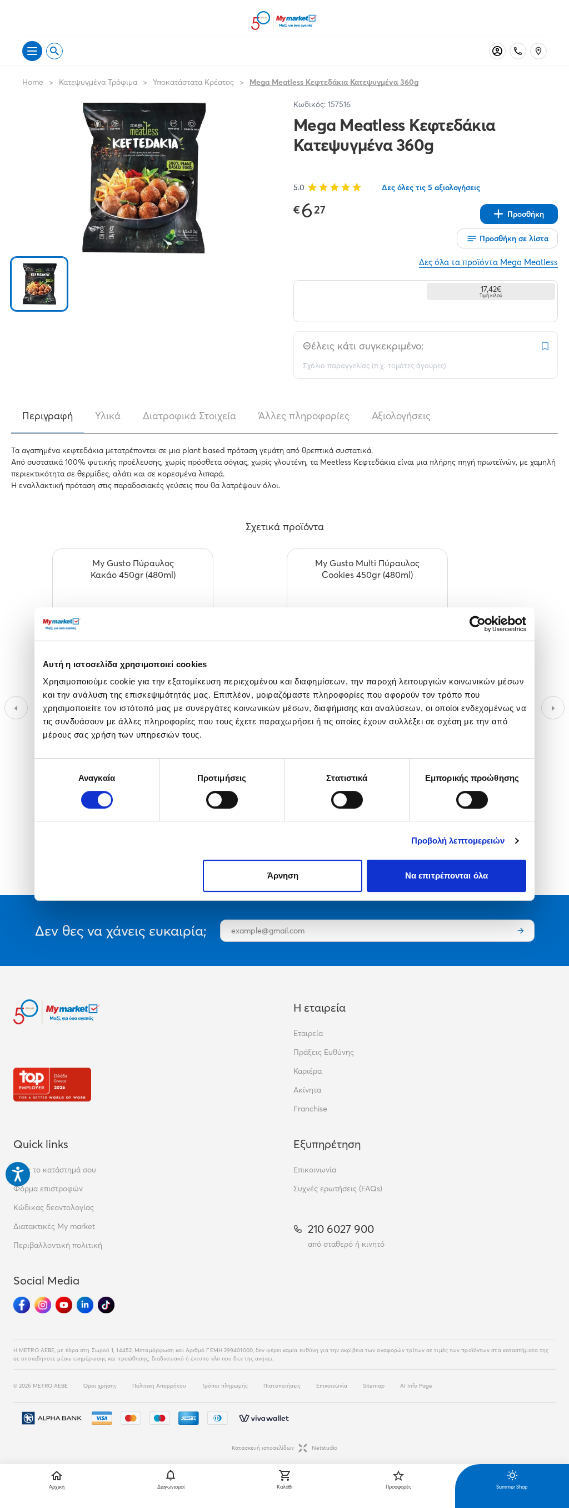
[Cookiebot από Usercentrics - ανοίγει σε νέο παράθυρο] (477, 624)
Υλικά (108, 416)
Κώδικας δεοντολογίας (53, 1207)
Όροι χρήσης (100, 1385)
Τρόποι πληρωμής (225, 1385)
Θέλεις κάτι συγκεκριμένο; (363, 345)
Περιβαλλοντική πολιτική (57, 1245)
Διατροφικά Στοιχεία (189, 416)
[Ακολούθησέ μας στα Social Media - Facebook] (21, 1305)
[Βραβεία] (52, 1084)
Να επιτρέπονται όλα (446, 875)
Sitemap (374, 1385)
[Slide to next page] (553, 707)
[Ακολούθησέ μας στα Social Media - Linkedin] (85, 1305)
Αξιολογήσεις (401, 416)
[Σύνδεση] (497, 51)
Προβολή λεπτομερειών (458, 840)
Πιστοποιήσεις (282, 1385)
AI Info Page (416, 1385)
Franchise (310, 1109)
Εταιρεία (308, 1033)
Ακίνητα (307, 1090)
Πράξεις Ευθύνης (323, 1052)
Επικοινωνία (314, 1170)
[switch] (222, 800)
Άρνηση (283, 875)
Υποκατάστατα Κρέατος (193, 82)
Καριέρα (307, 1071)
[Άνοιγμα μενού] (32, 51)
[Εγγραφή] (520, 930)
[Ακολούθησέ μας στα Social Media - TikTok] (106, 1305)
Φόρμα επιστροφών (48, 1189)
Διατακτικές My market (54, 1226)
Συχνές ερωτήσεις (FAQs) (337, 1189)
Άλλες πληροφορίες (304, 416)
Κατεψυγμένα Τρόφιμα (98, 82)
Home (32, 82)
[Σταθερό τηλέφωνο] (518, 51)
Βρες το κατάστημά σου (54, 1170)
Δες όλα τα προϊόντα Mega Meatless (488, 262)
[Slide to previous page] (16, 707)
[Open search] (54, 51)
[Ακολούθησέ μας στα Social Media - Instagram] (42, 1305)
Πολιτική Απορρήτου (159, 1385)
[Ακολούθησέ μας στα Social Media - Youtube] (64, 1305)
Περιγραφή (47, 416)
